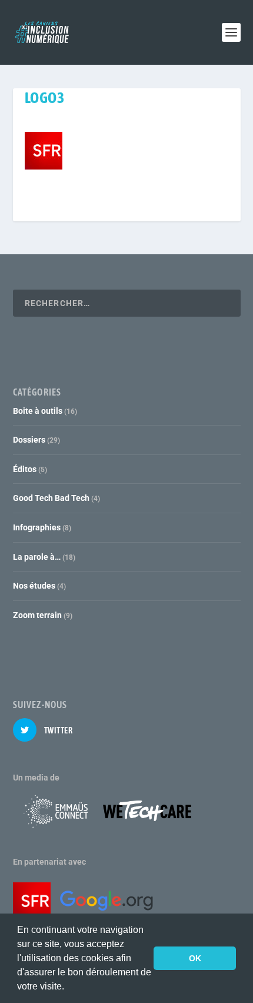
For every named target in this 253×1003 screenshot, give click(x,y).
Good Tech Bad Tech (51, 498)
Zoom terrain (37, 615)
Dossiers (29, 439)
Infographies (37, 527)
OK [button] (195, 958)
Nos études (34, 585)
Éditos (24, 469)
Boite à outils (37, 411)
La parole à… (37, 557)
